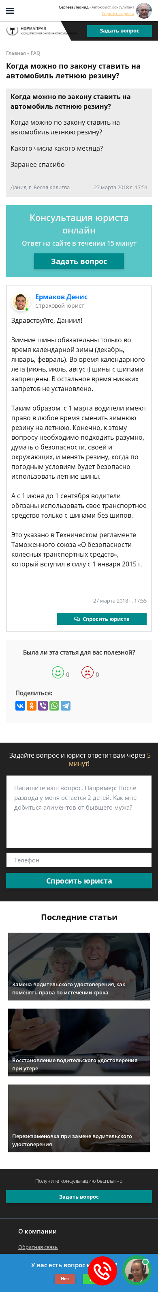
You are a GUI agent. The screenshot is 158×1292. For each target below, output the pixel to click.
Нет (65, 1278)
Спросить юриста (118, 13)
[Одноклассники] (31, 706)
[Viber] (43, 706)
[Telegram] (65, 706)
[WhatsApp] (54, 706)
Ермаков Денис (61, 296)
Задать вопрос (119, 30)
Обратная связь (38, 1247)
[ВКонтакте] (20, 706)
